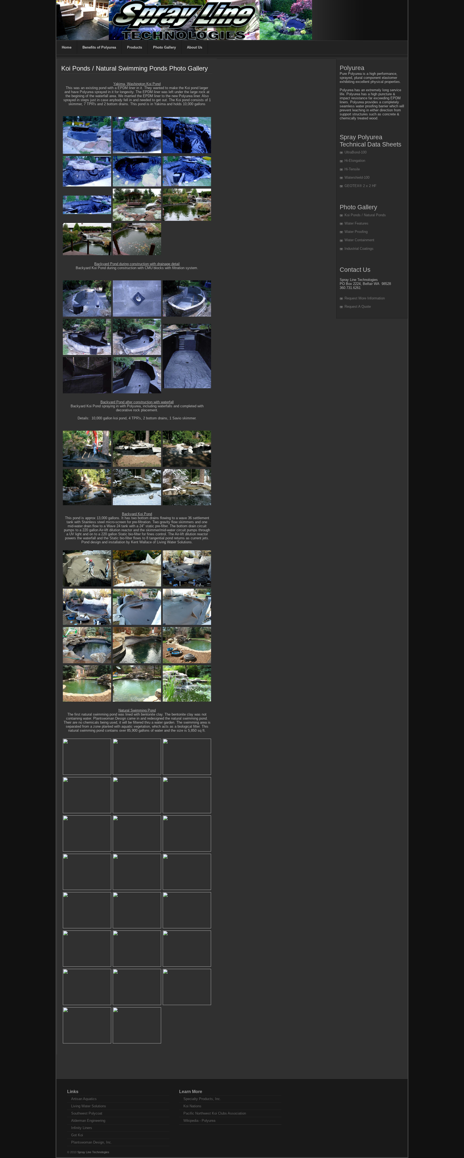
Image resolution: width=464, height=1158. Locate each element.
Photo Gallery (164, 47)
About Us (194, 47)
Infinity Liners (81, 1128)
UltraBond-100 (356, 152)
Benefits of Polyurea (99, 47)
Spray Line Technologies (93, 1152)
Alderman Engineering (88, 1121)
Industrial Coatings (359, 249)
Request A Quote (358, 307)
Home (66, 47)
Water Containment (359, 240)
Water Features (356, 223)
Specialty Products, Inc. (202, 1099)
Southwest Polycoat (86, 1113)
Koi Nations (192, 1106)
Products (134, 47)
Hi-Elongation (355, 161)
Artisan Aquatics (84, 1099)
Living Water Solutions (88, 1106)
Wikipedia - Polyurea (199, 1121)
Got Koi (77, 1135)
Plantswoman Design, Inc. (91, 1142)
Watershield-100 (357, 177)
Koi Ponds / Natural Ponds (365, 215)
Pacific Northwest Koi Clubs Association (214, 1113)
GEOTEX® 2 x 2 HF (360, 186)
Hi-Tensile (352, 169)
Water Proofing (356, 232)
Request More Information (365, 298)
